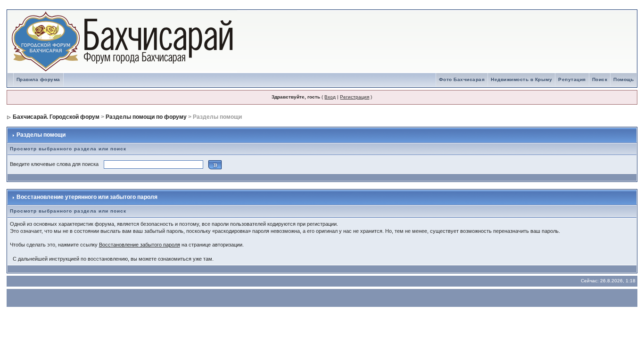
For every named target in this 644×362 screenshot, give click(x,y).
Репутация (572, 79)
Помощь (623, 79)
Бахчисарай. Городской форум (56, 117)
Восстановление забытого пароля (139, 244)
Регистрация (354, 96)
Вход (330, 96)
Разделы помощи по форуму (146, 117)
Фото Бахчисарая (462, 79)
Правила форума (38, 79)
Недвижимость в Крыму (521, 79)
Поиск (600, 79)
